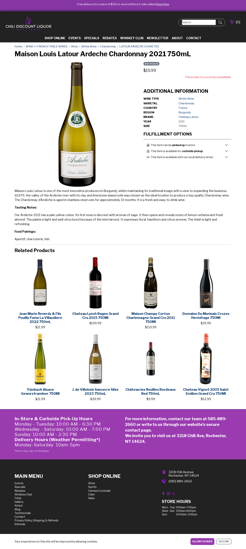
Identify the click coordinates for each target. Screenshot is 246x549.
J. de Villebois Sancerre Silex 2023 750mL (95, 392)
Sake (91, 498)
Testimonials (23, 513)
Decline (224, 541)
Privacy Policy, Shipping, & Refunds (36, 520)
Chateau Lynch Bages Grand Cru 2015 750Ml (95, 316)
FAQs (18, 498)
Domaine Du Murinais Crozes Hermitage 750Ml (205, 316)
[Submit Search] (220, 22)
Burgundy (185, 112)
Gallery (19, 501)
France (183, 108)
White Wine (186, 98)
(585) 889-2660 (180, 481)
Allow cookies (202, 541)
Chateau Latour (189, 117)
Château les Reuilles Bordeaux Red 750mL (151, 392)
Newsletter (157, 38)
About (177, 38)
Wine (91, 483)
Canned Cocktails (99, 490)
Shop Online (55, 38)
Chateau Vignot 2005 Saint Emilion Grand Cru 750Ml (206, 392)
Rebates (110, 38)
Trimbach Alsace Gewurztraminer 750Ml (40, 392)
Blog (17, 509)
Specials (91, 38)
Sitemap (20, 524)
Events (75, 38)
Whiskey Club (132, 38)
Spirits (92, 487)
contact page (138, 430)
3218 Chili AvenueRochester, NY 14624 (184, 473)
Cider (91, 494)
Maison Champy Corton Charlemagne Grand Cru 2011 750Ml (150, 318)
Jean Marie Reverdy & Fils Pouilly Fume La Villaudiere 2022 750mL (40, 318)
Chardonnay (186, 103)
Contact (193, 38)
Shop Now (162, 4)
